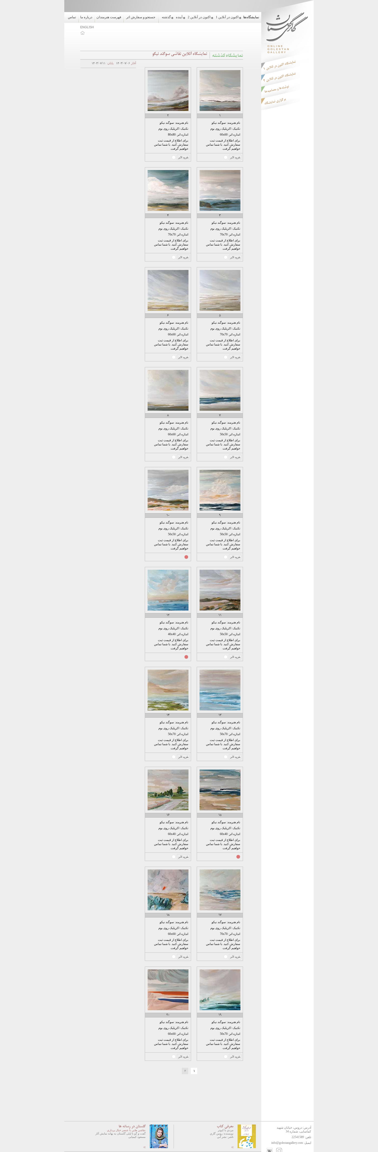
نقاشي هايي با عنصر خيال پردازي (126, 1130)
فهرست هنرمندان (108, 17)
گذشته (166, 17)
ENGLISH (87, 27)
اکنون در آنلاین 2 (199, 17)
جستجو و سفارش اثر (140, 17)
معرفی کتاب (225, 1127)
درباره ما (86, 17)
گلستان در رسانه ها (132, 1127)
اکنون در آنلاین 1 (227, 17)
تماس (72, 17)
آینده (179, 17)
